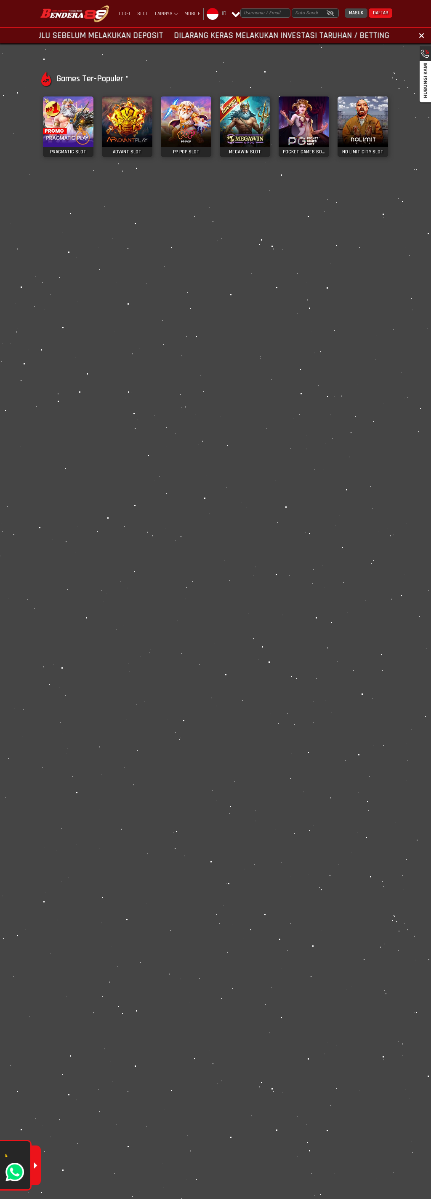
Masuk (356, 13)
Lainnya (163, 14)
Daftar (380, 13)
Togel (124, 14)
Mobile (192, 14)
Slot (142, 14)
